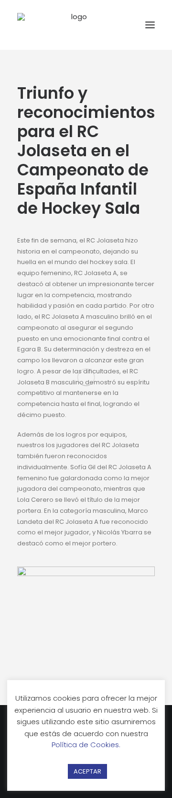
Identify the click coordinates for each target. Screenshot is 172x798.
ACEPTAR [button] (87, 771)
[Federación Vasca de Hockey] (75, 25)
